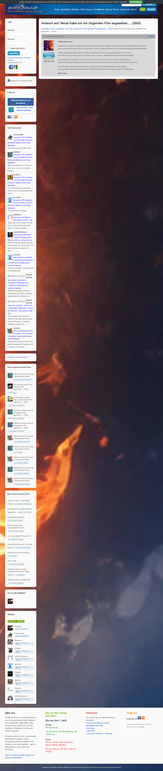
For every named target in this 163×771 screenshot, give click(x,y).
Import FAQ (90, 731)
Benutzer (11, 30)
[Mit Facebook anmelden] (11, 68)
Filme (82, 9)
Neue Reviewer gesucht (16, 517)
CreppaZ (18, 672)
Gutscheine (90, 728)
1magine (18, 648)
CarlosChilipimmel (21, 656)
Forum (116, 9)
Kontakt (21, 755)
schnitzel (16, 436)
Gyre (15, 385)
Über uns (8, 755)
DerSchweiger (18, 397)
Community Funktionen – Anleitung (99, 734)
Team (15, 755)
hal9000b (16, 374)
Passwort (11, 39)
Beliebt (21, 621)
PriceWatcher (99, 9)
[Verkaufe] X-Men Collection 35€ (19, 580)
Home (57, 9)
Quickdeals (66, 9)
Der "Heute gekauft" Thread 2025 (19, 536)
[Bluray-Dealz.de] (23, 10)
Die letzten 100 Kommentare (17, 357)
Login (142, 9)
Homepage (45, 29)
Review (109, 9)
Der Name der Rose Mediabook (19, 553)
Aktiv (15, 621)
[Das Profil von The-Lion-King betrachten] (49, 50)
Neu (10, 621)
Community (125, 9)
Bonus (134, 9)
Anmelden (151, 9)
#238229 (151, 36)
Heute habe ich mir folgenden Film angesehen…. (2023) (93, 29)
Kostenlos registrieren (15, 58)
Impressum (30, 755)
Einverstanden (136, 2)
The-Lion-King (49, 52)
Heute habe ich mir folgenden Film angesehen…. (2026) (22, 387)
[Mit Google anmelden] (15, 68)
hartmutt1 (18, 664)
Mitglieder (11, 614)
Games (89, 9)
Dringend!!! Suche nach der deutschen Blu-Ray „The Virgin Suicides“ (18, 572)
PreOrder (75, 9)
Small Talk (68, 29)
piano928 (18, 626)
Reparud (18, 688)
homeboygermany (21, 696)
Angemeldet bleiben (17, 48)
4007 (52, 59)
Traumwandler (20, 633)
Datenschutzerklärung (13, 758)
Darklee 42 (18, 640)
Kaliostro (18, 680)
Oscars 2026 (12, 561)
